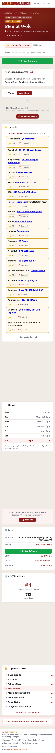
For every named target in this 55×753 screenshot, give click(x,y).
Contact (6, 740)
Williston (23, 13)
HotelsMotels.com (17, 202)
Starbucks (13, 679)
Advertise (6, 743)
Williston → (46, 556)
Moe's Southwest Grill (19, 693)
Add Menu (24, 93)
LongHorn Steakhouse (19, 706)
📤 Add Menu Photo (27, 116)
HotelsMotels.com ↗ (18, 749)
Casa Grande (14, 675)
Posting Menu (15, 133)
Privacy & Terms (19, 740)
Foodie (16, 743)
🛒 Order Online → (27, 61)
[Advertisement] (27, 373)
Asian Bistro (14, 702)
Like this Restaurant (18, 45)
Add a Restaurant (30, 743)
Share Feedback (9, 746)
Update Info (27, 520)
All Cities (37, 4)
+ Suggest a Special (27, 337)
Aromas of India (16, 697)
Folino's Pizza (14, 684)
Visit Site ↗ (46, 565)
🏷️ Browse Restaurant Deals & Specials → (27, 721)
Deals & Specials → (43, 560)
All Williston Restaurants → (28, 712)
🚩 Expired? (24, 143)
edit (31, 72)
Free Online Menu (36, 740)
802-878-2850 (14, 36)
